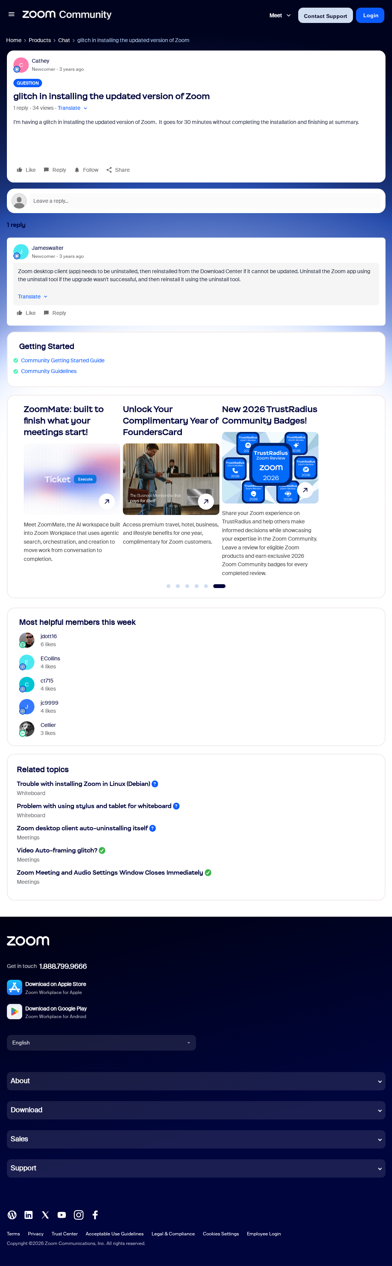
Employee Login (264, 1234)
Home (13, 40)
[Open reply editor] (196, 201)
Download (26, 1109)
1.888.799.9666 (63, 966)
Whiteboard (31, 793)
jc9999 (50, 702)
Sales (19, 1139)
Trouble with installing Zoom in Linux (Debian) (83, 783)
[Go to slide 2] (186, 586)
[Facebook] (95, 1214)
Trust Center (65, 1234)
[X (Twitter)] (45, 1214)
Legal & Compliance (173, 1234)
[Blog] (12, 1214)
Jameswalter (48, 247)
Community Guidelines (49, 371)
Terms (13, 1234)
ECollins (50, 658)
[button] (11, 15)
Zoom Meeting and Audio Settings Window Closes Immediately (110, 872)
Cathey (40, 60)
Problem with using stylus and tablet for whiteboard (94, 806)
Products (40, 40)
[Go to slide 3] (195, 586)
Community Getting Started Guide (63, 360)
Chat (64, 40)
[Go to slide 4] (204, 586)
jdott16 (49, 636)
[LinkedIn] (28, 1214)
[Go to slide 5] (214, 586)
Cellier (48, 725)
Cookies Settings (221, 1234)
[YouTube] (62, 1214)
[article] (196, 281)
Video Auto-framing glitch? (57, 850)
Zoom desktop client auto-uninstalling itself (82, 828)
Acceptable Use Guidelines (115, 1234)
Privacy (36, 1234)
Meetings (28, 837)
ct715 (47, 680)
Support (23, 1168)
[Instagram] (78, 1214)
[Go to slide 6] (223, 586)
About (20, 1080)
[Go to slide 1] (172, 586)
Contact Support (325, 16)
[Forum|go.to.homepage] (67, 15)
